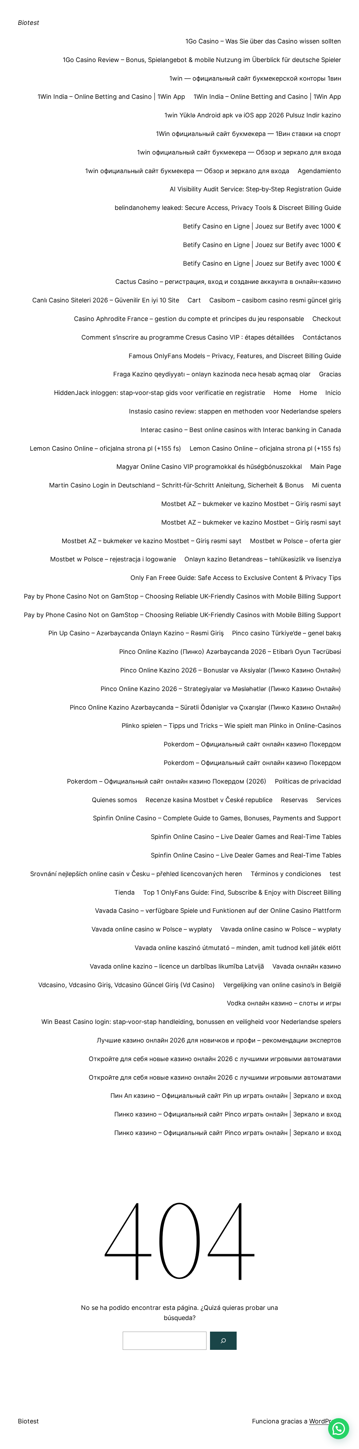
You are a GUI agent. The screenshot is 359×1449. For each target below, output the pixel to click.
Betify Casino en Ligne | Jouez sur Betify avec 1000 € (262, 226)
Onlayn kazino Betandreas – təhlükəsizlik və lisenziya (262, 559)
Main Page (325, 466)
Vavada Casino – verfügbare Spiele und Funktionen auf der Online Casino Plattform (218, 910)
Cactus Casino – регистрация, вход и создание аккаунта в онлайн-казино (228, 281)
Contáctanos (322, 337)
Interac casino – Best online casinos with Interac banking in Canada (241, 429)
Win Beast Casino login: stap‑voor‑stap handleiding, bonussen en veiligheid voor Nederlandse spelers (191, 1021)
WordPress (325, 1421)
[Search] (223, 1341)
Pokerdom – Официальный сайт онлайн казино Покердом (252, 744)
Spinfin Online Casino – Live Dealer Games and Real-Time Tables (246, 836)
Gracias (330, 374)
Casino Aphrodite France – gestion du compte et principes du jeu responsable (189, 318)
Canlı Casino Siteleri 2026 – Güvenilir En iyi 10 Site (105, 300)
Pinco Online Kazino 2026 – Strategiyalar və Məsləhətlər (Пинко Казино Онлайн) (221, 688)
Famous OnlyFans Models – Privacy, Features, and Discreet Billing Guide (235, 356)
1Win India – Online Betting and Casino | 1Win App (111, 96)
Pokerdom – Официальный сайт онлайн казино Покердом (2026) (166, 781)
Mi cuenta (326, 485)
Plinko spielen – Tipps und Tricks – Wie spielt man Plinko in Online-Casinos (231, 725)
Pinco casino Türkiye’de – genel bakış (286, 633)
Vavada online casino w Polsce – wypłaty (152, 929)
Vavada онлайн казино (306, 966)
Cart (194, 300)
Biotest (28, 22)
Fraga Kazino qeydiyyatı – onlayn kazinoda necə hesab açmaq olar (212, 374)
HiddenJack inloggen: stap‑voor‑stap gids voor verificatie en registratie (159, 392)
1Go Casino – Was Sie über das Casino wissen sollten (263, 41)
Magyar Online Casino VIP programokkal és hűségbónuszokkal (209, 466)
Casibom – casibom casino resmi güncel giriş (275, 300)
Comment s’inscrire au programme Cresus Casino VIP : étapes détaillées (187, 337)
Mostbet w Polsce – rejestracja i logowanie (113, 559)
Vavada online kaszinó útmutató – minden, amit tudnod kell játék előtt (238, 947)
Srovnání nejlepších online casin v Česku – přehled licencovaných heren (136, 873)
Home (282, 392)
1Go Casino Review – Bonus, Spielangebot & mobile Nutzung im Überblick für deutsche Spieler (202, 59)
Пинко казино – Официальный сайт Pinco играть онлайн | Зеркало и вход (227, 1114)
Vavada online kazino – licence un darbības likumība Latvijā (177, 966)
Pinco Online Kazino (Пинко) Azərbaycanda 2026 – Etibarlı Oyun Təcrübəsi (230, 651)
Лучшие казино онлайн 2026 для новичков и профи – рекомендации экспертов (219, 1040)
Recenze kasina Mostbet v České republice (208, 800)
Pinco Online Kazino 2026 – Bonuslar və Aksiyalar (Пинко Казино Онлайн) (230, 670)
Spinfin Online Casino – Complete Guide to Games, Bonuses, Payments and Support (217, 818)
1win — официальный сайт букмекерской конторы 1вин (255, 78)
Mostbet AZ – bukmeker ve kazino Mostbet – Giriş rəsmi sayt (251, 503)
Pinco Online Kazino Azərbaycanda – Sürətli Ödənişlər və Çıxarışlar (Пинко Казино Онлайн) (205, 707)
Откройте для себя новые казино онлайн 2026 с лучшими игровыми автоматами (215, 1058)
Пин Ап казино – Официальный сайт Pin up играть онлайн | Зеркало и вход (225, 1095)
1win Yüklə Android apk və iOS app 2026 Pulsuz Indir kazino (252, 115)
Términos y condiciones (286, 873)
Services (328, 800)
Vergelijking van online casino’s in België (282, 985)
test (335, 873)
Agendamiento (319, 171)
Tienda (124, 892)
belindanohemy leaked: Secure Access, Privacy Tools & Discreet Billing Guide (228, 207)
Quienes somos (114, 800)
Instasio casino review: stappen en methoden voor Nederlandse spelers (235, 411)
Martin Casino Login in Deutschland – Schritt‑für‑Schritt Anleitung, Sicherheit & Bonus (176, 485)
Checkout (326, 318)
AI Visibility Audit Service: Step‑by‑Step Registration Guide (255, 189)
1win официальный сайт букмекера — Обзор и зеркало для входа (239, 152)
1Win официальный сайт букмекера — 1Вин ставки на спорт (248, 133)
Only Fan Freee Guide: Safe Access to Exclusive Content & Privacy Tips (235, 577)
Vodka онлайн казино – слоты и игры (284, 1003)
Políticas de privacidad (308, 781)
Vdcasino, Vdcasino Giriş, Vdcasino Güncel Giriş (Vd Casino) (126, 985)
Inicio (333, 392)
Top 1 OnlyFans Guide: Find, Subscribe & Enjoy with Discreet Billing (242, 892)
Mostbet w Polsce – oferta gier (295, 541)
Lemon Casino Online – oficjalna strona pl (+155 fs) (105, 448)
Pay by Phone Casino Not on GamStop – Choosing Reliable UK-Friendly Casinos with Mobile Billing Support (182, 596)
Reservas (294, 800)
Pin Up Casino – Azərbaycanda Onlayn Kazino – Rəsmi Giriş (136, 633)
